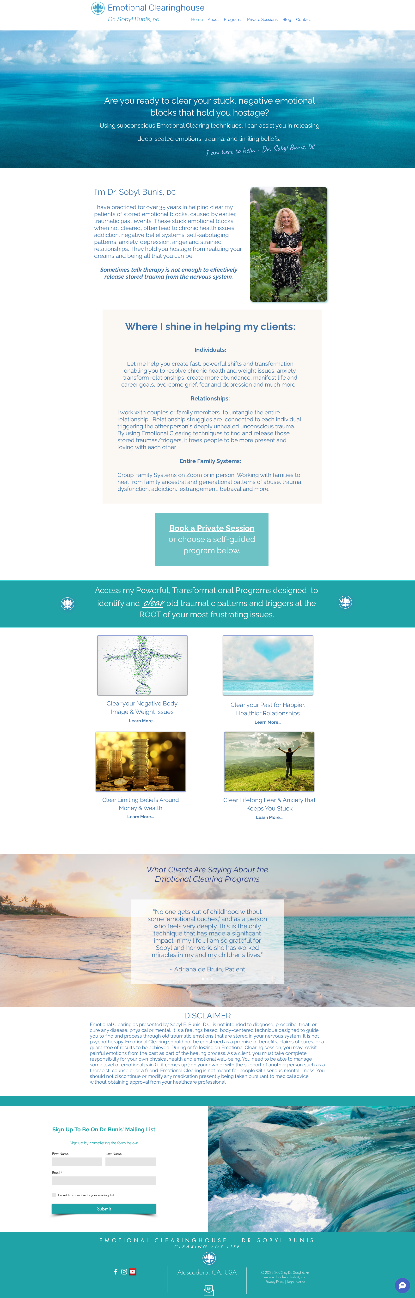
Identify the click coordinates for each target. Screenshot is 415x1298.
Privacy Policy (275, 1281)
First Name (60, 1153)
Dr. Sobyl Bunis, (130, 19)
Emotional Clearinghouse (156, 7)
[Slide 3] (212, 979)
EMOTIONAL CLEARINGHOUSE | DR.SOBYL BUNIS (207, 1240)
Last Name (114, 1153)
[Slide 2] (207, 979)
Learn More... (268, 722)
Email (56, 1172)
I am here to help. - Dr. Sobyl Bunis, (256, 149)
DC (156, 19)
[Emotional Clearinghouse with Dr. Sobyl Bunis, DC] (116, 1271)
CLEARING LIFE (207, 1246)
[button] (233, 19)
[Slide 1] (203, 979)
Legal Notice (296, 1281)
